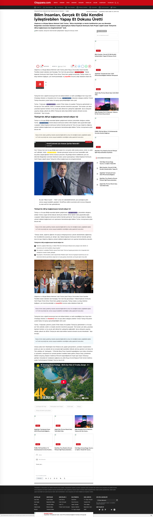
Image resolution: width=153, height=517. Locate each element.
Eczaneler (94, 7)
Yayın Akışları (71, 7)
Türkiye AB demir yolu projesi (43, 410)
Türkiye (79, 406)
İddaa (114, 7)
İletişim (36, 509)
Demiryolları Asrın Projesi (56, 406)
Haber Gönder (74, 504)
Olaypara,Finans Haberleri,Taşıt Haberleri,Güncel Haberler (49, 11)
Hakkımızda (37, 507)
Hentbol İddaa (50, 504)
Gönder (40, 478)
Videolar (88, 2)
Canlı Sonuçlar (105, 7)
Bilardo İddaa (50, 507)
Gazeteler (102, 2)
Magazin (81, 2)
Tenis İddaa (86, 504)
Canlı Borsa (60, 7)
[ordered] (54, 478)
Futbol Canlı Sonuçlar (64, 507)
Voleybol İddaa (50, 509)
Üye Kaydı (36, 502)
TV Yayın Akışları (75, 509)
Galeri (95, 2)
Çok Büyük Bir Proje (41, 406)
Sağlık (67, 11)
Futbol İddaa (50, 499)
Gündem (62, 2)
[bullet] (57, 478)
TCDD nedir (70, 406)
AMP (85, 509)
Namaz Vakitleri (83, 7)
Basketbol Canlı (88, 507)
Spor (67, 2)
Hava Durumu (49, 7)
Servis (56, 2)
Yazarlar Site (87, 502)
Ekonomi (74, 2)
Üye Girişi (36, 499)
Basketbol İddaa (51, 502)
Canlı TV (39, 7)
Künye (35, 504)
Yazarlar (110, 2)
